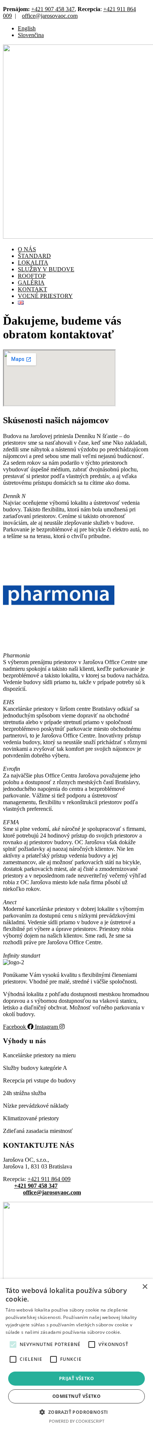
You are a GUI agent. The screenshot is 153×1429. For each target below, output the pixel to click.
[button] (13, 1344)
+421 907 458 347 (53, 9)
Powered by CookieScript (76, 1421)
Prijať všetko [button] (76, 1378)
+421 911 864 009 (49, 1179)
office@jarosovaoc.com (50, 16)
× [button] (144, 1287)
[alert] (76, 1354)
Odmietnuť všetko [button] (76, 1396)
